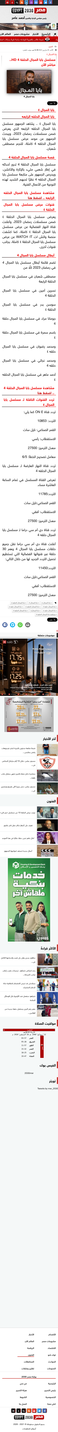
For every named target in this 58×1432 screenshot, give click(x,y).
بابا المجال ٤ (46, 603)
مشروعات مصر (21, 33)
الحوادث (52, 1361)
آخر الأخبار (49, 738)
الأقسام (52, 1334)
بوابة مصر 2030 (29, 1376)
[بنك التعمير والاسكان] (29, 899)
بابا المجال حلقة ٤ (15, 607)
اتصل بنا (23, 1403)
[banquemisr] (29, 715)
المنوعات (51, 1368)
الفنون (50, 47)
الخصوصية (51, 1397)
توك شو (52, 1354)
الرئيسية (46, 33)
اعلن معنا (51, 1403)
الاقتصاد (52, 1348)
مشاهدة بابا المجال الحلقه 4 (45, 615)
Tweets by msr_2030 (47, 1088)
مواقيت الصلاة (45, 1023)
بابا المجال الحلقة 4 (20, 611)
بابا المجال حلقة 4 (49, 607)
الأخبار (36, 33)
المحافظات (29, 1361)
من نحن (23, 1383)
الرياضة (30, 1348)
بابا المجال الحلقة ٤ (18, 603)
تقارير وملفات (28, 1368)
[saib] (29, 667)
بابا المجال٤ (35, 611)
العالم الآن (29, 1341)
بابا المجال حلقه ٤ (49, 611)
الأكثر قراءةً (48, 948)
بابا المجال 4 (33, 603)
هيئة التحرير (21, 1390)
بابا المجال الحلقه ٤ (32, 607)
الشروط (23, 1397)
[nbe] (29, 26)
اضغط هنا (35, 197)
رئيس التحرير (50, 1390)
